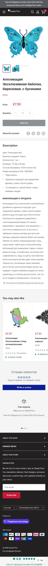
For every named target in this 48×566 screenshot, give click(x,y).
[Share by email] (43, 133)
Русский (7, 508)
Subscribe (11, 495)
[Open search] (32, 11)
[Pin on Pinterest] (33, 133)
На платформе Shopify (12, 551)
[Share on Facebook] (28, 133)
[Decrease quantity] (16, 113)
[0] (43, 12)
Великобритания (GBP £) (29, 508)
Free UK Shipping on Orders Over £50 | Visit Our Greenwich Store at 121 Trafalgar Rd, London (24, 3)
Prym (5, 95)
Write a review (24, 387)
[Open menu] (4, 12)
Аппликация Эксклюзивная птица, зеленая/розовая (16, 341)
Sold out (24, 123)
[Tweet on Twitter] (38, 133)
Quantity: (7, 113)
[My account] (37, 11)
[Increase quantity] (30, 113)
